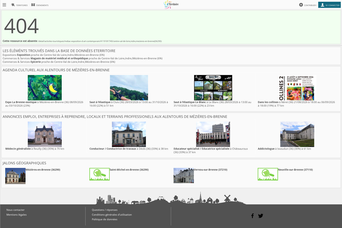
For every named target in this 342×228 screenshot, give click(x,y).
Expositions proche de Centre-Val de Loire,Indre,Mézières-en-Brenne (51, 55)
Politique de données (104, 219)
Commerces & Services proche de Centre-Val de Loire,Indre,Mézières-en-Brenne (80, 58)
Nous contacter (15, 210)
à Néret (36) (275, 102)
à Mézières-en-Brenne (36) (37, 102)
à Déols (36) (120, 148)
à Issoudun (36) (276, 148)
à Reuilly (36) (26, 148)
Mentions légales (16, 214)
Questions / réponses (104, 210)
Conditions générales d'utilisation (112, 214)
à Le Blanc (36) (199, 102)
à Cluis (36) (107, 102)
